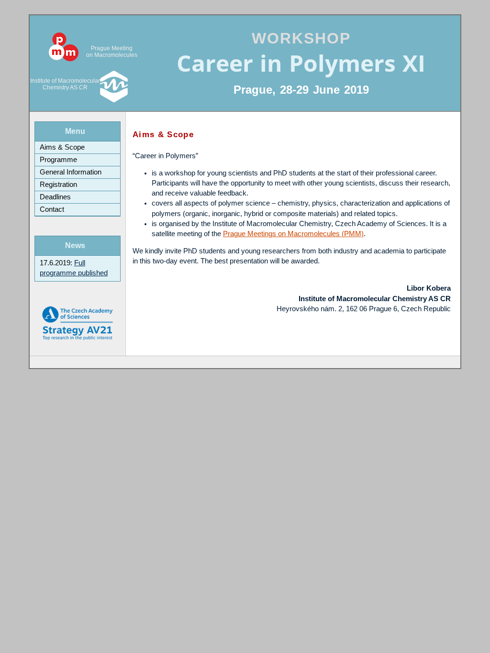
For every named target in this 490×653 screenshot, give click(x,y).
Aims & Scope (62, 147)
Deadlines (55, 197)
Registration (58, 184)
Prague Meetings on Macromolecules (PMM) (293, 234)
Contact (52, 209)
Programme (58, 159)
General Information (70, 172)
